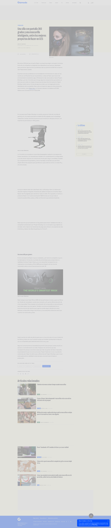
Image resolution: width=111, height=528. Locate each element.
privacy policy (94, 524)
